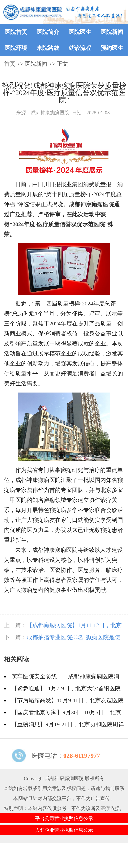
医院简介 (48, 32)
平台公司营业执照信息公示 (64, 818)
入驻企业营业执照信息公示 (64, 830)
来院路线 (48, 48)
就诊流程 (80, 48)
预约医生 (112, 48)
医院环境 (16, 48)
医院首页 (16, 32)
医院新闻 (112, 32)
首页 (9, 64)
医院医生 (80, 32)
